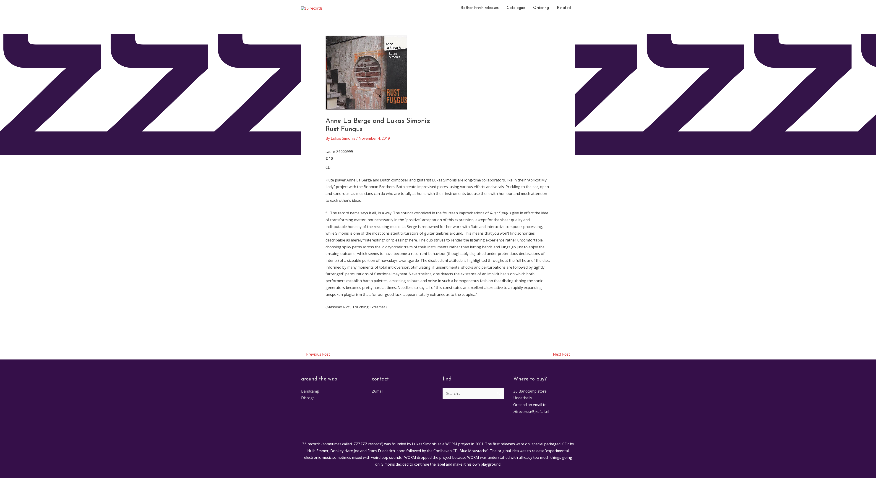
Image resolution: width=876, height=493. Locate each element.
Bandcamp (310, 391)
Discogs (308, 397)
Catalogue (516, 8)
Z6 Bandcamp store (530, 391)
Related (564, 8)
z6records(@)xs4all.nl (531, 411)
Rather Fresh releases (480, 8)
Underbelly (522, 397)
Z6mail (377, 391)
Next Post (563, 354)
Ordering (541, 8)
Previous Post (316, 354)
